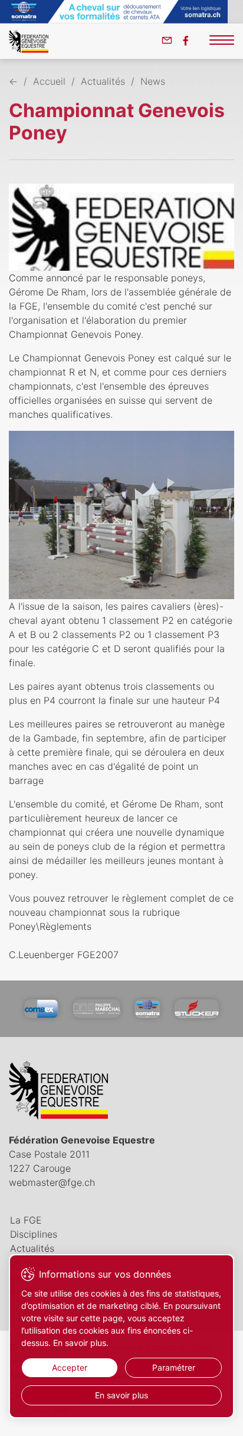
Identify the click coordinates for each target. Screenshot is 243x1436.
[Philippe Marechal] (96, 1008)
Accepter (69, 1367)
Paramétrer (173, 1367)
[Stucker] (197, 1008)
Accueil (49, 81)
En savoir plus (121, 1395)
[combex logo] (41, 1008)
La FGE (26, 1220)
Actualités (103, 81)
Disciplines (33, 1234)
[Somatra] (147, 1008)
